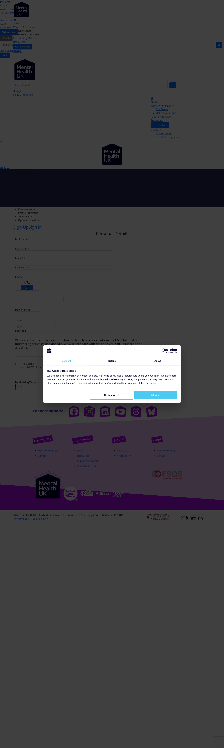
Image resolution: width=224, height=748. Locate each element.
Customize (110, 395)
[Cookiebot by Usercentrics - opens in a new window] (164, 350)
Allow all (155, 395)
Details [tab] (112, 360)
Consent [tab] (66, 360)
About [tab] (157, 360)
